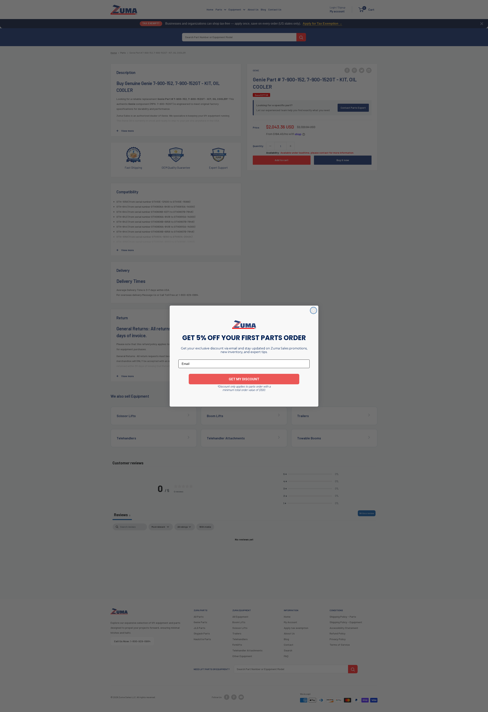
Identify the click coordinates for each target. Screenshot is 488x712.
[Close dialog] (313, 310)
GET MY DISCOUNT (244, 379)
